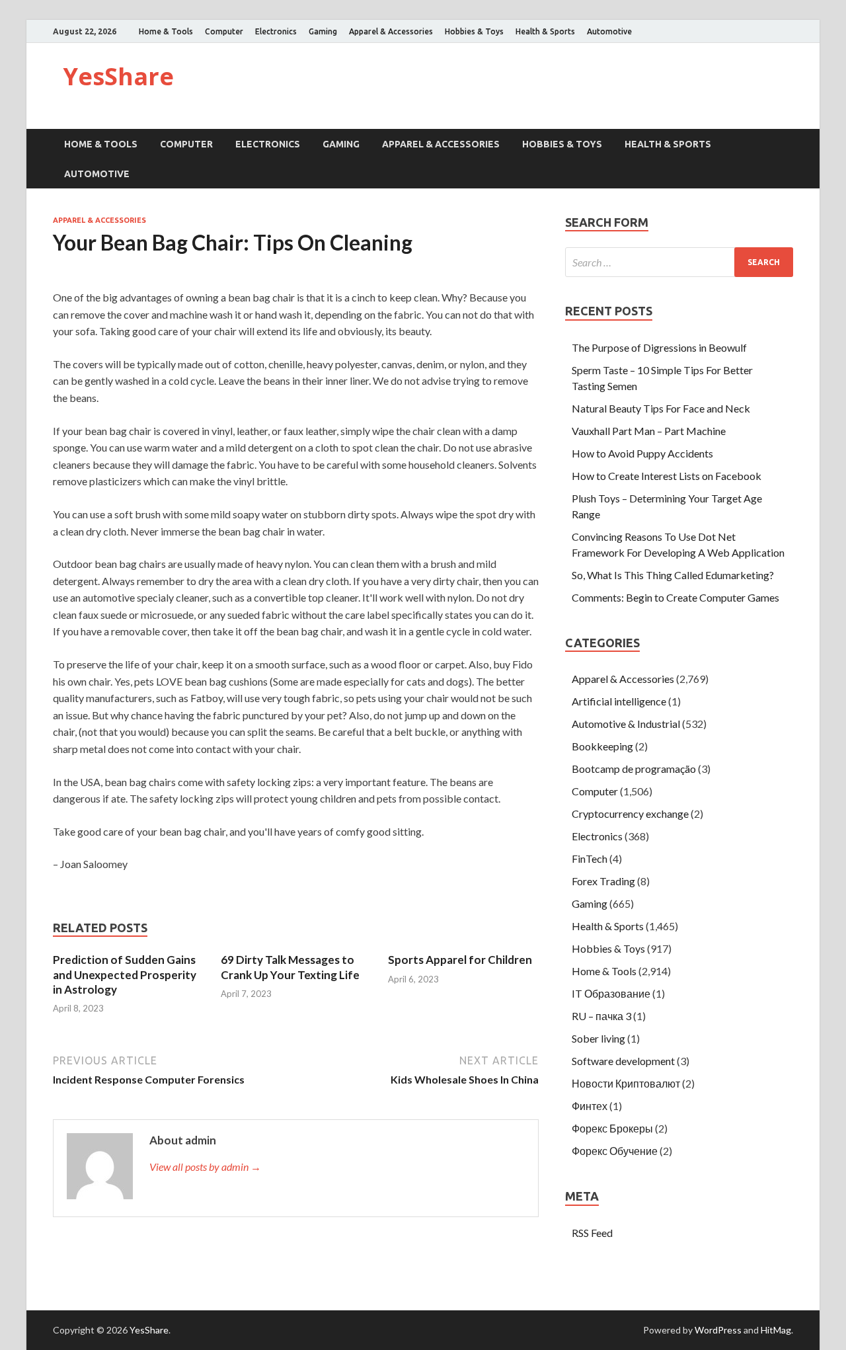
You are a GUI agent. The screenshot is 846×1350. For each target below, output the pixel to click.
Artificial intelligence (619, 701)
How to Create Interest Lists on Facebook (666, 475)
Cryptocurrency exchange (630, 813)
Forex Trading (603, 881)
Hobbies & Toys (474, 31)
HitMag (776, 1329)
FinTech (589, 858)
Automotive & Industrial (626, 723)
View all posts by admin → (205, 1166)
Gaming (323, 31)
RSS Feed (592, 1232)
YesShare (118, 76)
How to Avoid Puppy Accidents (642, 453)
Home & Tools (166, 31)
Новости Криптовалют (626, 1083)
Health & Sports (545, 31)
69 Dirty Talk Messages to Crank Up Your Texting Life (290, 967)
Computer (224, 31)
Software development (623, 1060)
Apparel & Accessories (391, 31)
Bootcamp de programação (634, 768)
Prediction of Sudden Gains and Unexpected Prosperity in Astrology (124, 974)
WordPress (718, 1329)
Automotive (609, 31)
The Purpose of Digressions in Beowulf (659, 347)
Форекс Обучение (615, 1150)
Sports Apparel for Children (460, 960)
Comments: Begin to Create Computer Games (675, 597)
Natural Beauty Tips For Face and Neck (661, 408)
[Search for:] (679, 262)
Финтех (589, 1105)
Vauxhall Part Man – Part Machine (649, 430)
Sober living (598, 1038)
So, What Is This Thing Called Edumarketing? (673, 575)
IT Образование (611, 993)
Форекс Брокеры (612, 1128)
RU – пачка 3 (601, 1016)
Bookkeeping (602, 746)
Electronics (276, 31)
